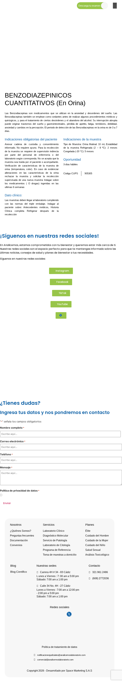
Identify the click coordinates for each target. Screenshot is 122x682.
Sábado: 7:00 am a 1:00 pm (52, 579)
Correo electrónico (12, 441)
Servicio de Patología (55, 540)
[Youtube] (62, 614)
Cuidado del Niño (95, 545)
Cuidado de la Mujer (96, 540)
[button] (110, 223)
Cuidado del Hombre (97, 535)
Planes (89, 524)
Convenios (16, 545)
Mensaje (6, 467)
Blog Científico (18, 571)
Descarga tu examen (89, 5)
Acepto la (23, 495)
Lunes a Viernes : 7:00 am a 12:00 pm (58, 589)
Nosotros (15, 524)
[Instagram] (50, 614)
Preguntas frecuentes (22, 535)
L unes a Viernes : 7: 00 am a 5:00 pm (58, 576)
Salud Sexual (93, 550)
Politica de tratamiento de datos (59, 647)
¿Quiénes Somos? (20, 530)
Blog (13, 565)
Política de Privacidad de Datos (28, 495)
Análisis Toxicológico (97, 554)
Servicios (48, 524)
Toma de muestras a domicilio (59, 554)
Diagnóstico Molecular (55, 535)
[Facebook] (56, 614)
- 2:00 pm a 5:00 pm (48, 593)
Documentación (19, 540)
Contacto (94, 565)
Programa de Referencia (57, 550)
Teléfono (6, 454)
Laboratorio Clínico (53, 530)
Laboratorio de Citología (56, 545)
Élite (87, 530)
